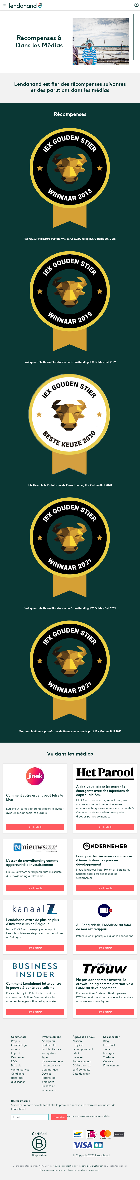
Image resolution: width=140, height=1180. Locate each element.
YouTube (108, 1057)
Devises (46, 1073)
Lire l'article (35, 827)
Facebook (109, 1045)
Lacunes (78, 1057)
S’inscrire (59, 1117)
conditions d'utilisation (92, 1166)
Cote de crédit (81, 1073)
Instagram (109, 1053)
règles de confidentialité (64, 1166)
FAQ (14, 1061)
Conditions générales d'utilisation (18, 1077)
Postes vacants (82, 1061)
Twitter (107, 1049)
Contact (108, 1061)
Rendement (18, 1057)
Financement (111, 1065)
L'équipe (78, 1045)
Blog (106, 1041)
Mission (77, 1041)
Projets (15, 1041)
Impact (15, 1053)
